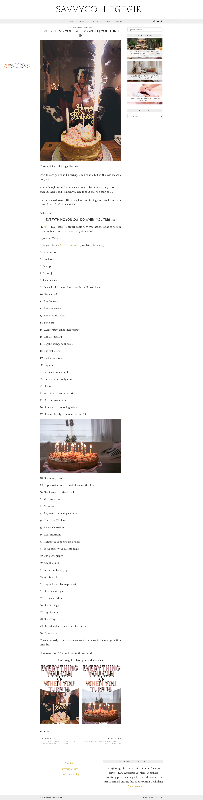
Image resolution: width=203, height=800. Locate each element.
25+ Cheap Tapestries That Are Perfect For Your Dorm (102, 741)
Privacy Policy (70, 768)
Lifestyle (88, 27)
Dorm (107, 21)
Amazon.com (135, 786)
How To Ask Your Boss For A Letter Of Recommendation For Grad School (59, 741)
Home (71, 21)
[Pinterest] (154, 21)
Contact (120, 21)
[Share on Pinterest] (47, 732)
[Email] (158, 21)
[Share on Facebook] (41, 732)
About (83, 21)
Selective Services (70, 245)
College (95, 21)
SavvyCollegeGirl (101, 10)
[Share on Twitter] (44, 732)
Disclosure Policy (69, 774)
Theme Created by (152, 797)
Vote (46, 226)
